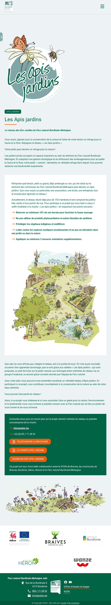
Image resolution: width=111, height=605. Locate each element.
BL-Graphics (73, 603)
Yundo (63, 603)
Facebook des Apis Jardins (28, 459)
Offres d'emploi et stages (76, 586)
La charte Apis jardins (30, 450)
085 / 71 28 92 (39, 591)
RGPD (67, 591)
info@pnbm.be (21, 428)
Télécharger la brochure (32, 441)
